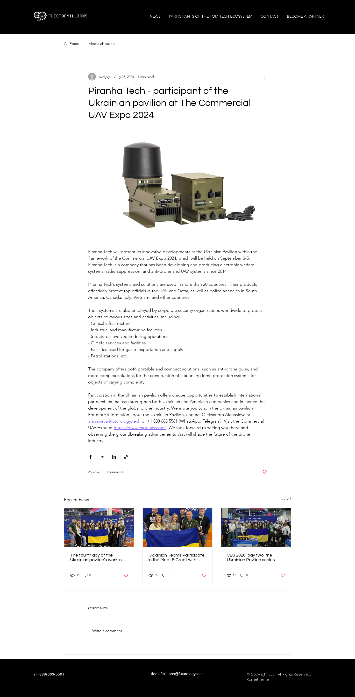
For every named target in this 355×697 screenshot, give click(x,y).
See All (285, 499)
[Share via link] (126, 457)
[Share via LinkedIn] (114, 457)
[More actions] (264, 77)
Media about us (101, 43)
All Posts (71, 43)
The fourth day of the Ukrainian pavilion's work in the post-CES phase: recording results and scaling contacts (98, 557)
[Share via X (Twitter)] (102, 457)
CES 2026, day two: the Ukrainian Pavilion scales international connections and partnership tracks (252, 557)
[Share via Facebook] (90, 457)
